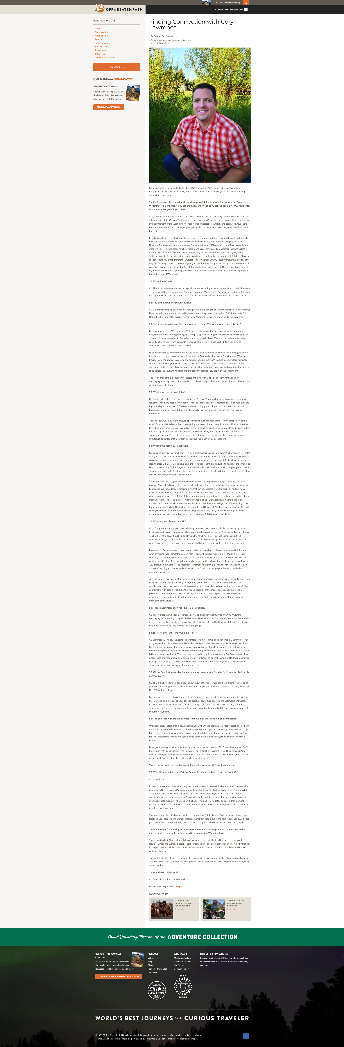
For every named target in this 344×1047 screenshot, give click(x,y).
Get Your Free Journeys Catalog (119, 976)
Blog (150, 961)
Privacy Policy (139, 1039)
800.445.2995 (236, 9)
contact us (221, 9)
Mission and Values (182, 958)
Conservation (101, 32)
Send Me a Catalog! (109, 107)
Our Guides (179, 965)
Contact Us (117, 67)
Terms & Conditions (104, 1039)
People (179, 886)
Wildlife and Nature (104, 57)
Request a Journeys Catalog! (228, 2)
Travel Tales (100, 53)
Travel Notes (101, 50)
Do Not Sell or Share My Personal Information (177, 1039)
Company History (181, 969)
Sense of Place (102, 46)
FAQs (150, 965)
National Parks (102, 35)
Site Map (151, 1039)
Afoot (98, 28)
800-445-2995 (124, 79)
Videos (151, 958)
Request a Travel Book (157, 969)
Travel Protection (122, 1039)
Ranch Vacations (103, 42)
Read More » (181, 909)
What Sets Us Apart (182, 961)
